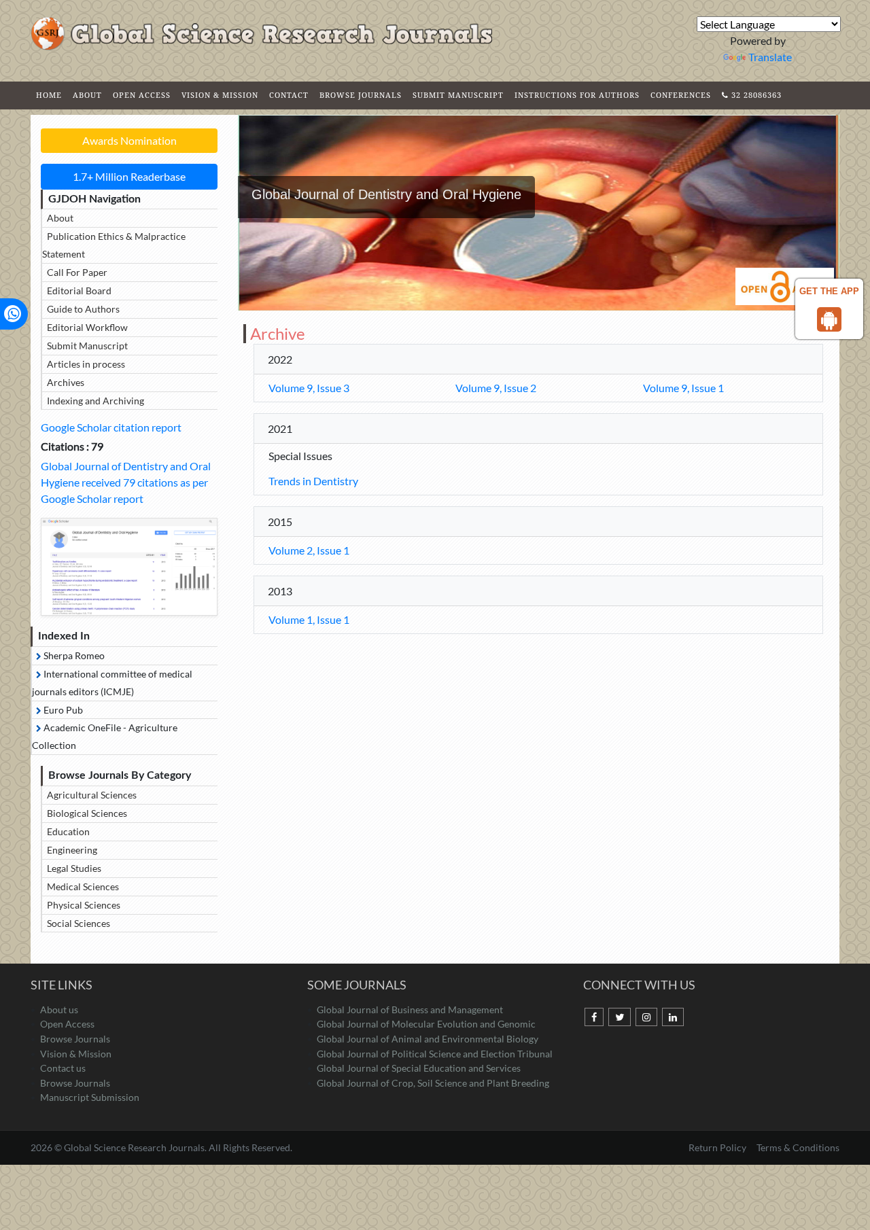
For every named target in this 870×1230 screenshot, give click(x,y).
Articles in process (86, 364)
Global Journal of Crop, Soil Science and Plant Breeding (433, 1083)
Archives (65, 382)
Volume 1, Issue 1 (308, 619)
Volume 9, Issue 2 (495, 387)
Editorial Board (79, 290)
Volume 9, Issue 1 (683, 387)
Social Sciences (78, 923)
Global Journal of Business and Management (410, 1009)
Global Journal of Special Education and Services (419, 1068)
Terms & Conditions (797, 1147)
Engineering (72, 850)
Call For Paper (77, 272)
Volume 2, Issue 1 (308, 550)
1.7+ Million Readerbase (129, 176)
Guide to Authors (83, 309)
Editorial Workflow (87, 327)
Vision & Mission (219, 95)
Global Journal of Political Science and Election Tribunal (435, 1053)
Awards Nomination (129, 140)
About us (59, 1009)
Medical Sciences (83, 886)
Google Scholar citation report (111, 427)
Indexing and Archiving (95, 400)
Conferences (680, 95)
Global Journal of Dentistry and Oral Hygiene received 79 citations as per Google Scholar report (126, 482)
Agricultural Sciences (92, 795)
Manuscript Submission (89, 1097)
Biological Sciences (87, 813)
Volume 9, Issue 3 (308, 387)
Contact (289, 95)
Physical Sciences (83, 905)
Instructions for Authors (577, 95)
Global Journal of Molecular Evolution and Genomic (426, 1024)
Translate (770, 56)
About (87, 95)
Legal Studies (74, 868)
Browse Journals (360, 95)
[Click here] (129, 567)
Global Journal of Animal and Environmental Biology (427, 1038)
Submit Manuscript (458, 95)
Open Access (142, 95)
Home (49, 95)
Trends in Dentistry (313, 480)
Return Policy (718, 1147)
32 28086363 (755, 95)
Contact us (63, 1068)
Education (68, 831)
